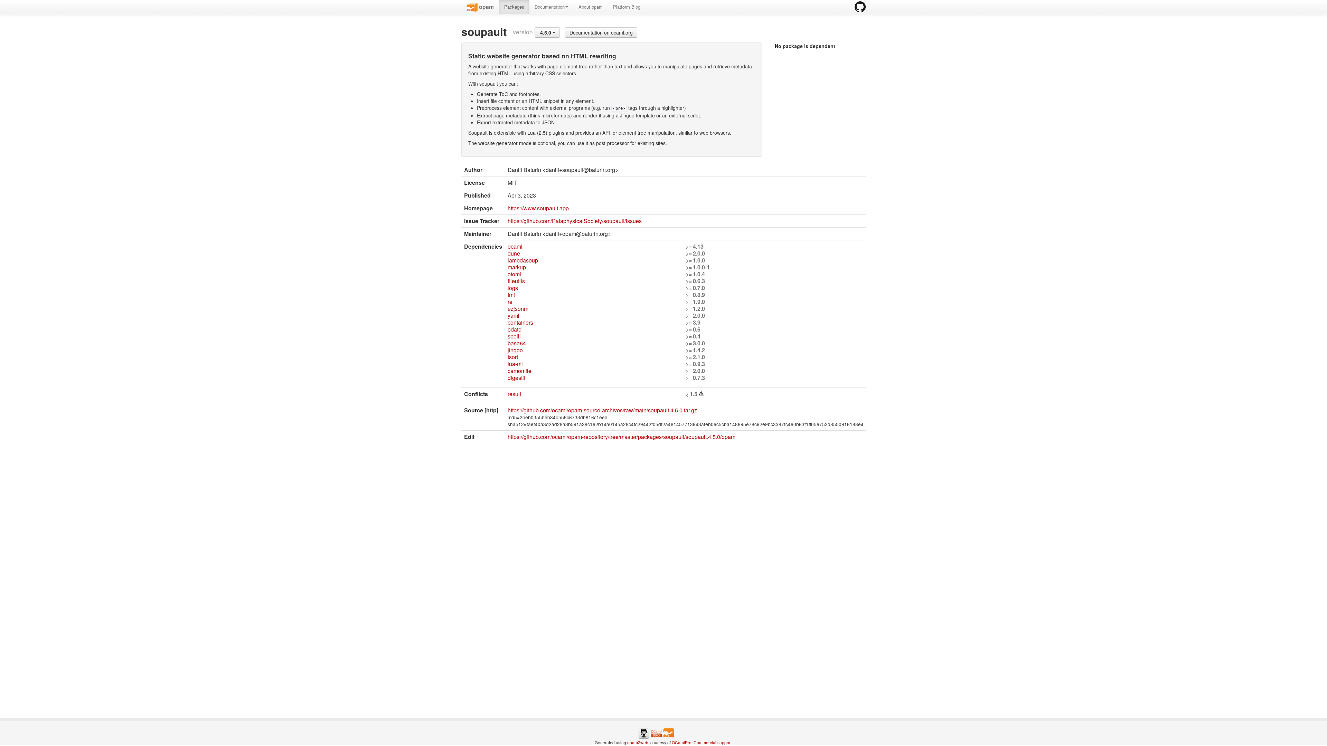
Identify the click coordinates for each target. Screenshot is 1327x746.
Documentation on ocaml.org (601, 32)
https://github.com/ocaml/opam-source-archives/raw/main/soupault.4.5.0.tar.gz (602, 410)
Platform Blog (626, 6)
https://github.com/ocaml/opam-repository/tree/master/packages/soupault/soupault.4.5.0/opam (621, 437)
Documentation (550, 6)
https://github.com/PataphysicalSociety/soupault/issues (575, 221)
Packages (514, 6)
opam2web (637, 742)
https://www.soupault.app (538, 208)
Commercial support (713, 742)
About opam (590, 6)
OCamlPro (681, 742)
